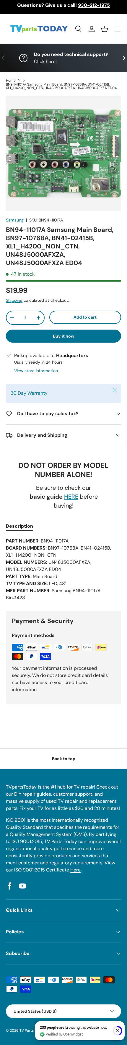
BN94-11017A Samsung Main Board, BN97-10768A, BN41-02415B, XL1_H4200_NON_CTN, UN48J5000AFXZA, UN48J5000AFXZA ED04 (61, 86)
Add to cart (85, 317)
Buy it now (63, 336)
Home (11, 80)
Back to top (63, 758)
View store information (36, 370)
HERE (71, 496)
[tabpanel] (63, 569)
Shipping (14, 300)
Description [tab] (19, 526)
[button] (104, 29)
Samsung (15, 220)
